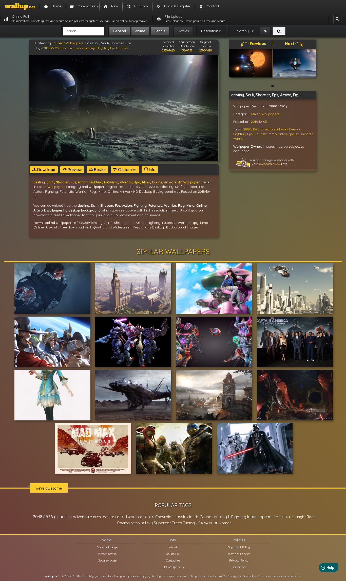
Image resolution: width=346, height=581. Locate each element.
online (283, 134)
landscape (257, 516)
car (141, 516)
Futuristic (122, 48)
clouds (193, 516)
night (301, 516)
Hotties (183, 31)
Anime (140, 31)
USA (199, 522)
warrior (239, 139)
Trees (177, 522)
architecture (103, 516)
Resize (99, 169)
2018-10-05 (259, 122)
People (160, 31)
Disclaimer (239, 567)
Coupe (205, 516)
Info (152, 169)
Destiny (89, 48)
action (68, 48)
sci (297, 134)
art (118, 516)
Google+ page (107, 560)
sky (150, 522)
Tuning (189, 522)
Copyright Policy (239, 547)
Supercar (162, 522)
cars (149, 516)
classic (180, 516)
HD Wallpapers (173, 567)
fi (96, 48)
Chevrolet (163, 516)
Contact (248, 576)
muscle (274, 516)
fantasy (219, 516)
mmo (272, 134)
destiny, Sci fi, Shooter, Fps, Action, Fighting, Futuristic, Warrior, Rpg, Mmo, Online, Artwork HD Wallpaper (116, 182)
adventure (82, 516)
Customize (127, 169)
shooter (306, 134)
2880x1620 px (53, 48)
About (173, 547)
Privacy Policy (238, 560)
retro (135, 522)
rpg (291, 134)
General (119, 31)
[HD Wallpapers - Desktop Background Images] (20, 6)
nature (289, 516)
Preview (74, 169)
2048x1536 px (46, 516)
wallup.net (52, 576)
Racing (123, 522)
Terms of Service (238, 554)
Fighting (103, 48)
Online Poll (173, 554)
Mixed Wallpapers (69, 43)
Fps (112, 48)
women (225, 522)
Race (311, 516)
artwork (78, 48)
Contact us (173, 560)
